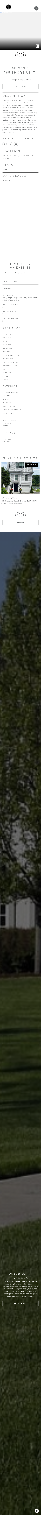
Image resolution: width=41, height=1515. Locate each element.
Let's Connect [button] (20, 1303)
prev (17, 54)
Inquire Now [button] (20, 87)
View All (20, 522)
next (23, 54)
